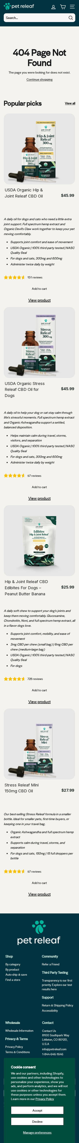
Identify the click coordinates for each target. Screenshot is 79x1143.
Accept (37, 1110)
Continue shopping (40, 79)
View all (70, 103)
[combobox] (39, 17)
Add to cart (39, 288)
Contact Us (49, 1031)
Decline (37, 1121)
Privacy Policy (45, 1099)
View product (39, 300)
